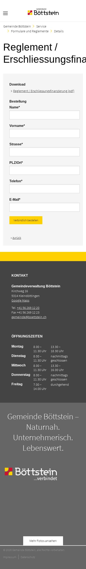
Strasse (17, 144)
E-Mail (17, 199)
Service (41, 26)
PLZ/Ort (17, 162)
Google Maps (20, 300)
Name (17, 107)
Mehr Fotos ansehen (43, 541)
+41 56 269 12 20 (28, 308)
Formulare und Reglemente (30, 31)
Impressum (9, 557)
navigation (5, 13)
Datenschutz (28, 557)
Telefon (17, 181)
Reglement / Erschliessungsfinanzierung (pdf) (43, 91)
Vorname (17, 126)
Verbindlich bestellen (26, 220)
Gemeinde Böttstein (17, 26)
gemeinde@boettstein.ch (28, 317)
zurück (17, 238)
